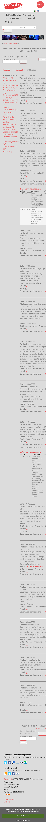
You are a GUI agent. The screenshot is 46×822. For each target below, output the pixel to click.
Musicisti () (21, 70)
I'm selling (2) (8, 117)
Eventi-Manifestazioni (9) (10, 108)
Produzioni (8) (9, 134)
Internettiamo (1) (10, 119)
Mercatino (7, 70)
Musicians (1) (8, 127)
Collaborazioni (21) (10, 95)
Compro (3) (7, 97)
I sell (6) (6, 114)
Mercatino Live (10, 43)
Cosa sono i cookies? (23, 820)
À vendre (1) (8, 78)
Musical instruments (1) (9, 123)
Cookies (7, 802)
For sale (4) (7, 112)
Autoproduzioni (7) (11, 85)
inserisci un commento (31, 189)
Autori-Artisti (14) (10, 87)
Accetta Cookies (23, 816)
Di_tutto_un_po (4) (10, 100)
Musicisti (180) (9, 129)
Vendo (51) (7, 151)
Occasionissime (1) (10, 132)
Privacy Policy (9, 799)
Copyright (8, 779)
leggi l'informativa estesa (30, 811)
